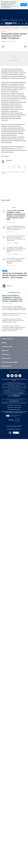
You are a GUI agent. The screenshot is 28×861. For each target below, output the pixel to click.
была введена (18, 148)
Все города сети (6, 366)
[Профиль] (26, 23)
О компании (5, 354)
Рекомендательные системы (14, 409)
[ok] (19, 375)
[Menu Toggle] (2, 23)
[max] (15, 375)
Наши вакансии (6, 358)
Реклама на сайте (6, 346)
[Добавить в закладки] (3, 46)
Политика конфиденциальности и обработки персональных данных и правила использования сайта (14, 412)
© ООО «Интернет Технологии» (14, 429)
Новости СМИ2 (5, 200)
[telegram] (8, 375)
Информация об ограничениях (14, 405)
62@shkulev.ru (21, 393)
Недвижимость (5, 20)
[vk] (12, 375)
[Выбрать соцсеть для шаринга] (25, 46)
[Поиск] (19, 23)
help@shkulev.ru (17, 396)
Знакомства (14, 20)
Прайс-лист (5, 350)
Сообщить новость (7, 338)
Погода (21, 20)
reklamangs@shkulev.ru (14, 401)
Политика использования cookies (14, 407)
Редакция (9, 160)
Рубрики (4, 342)
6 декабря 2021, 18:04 (5, 41)
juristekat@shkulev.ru (16, 395)
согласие (14, 6)
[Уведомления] (22, 23)
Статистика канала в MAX (9, 362)
